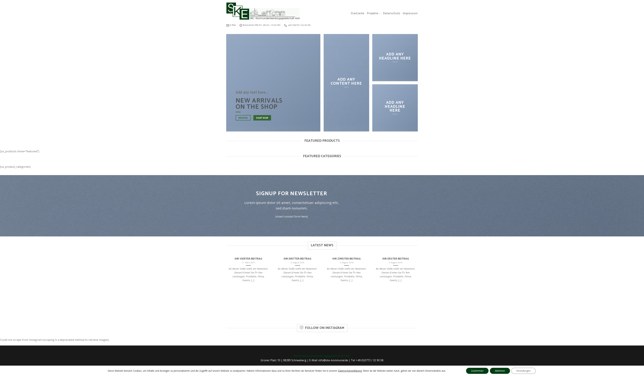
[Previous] (225, 289)
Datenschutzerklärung (350, 370)
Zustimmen (477, 370)
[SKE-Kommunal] (263, 10)
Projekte (372, 13)
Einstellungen (523, 370)
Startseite (357, 13)
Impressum (410, 13)
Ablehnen (500, 370)
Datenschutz (391, 13)
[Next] (418, 289)
